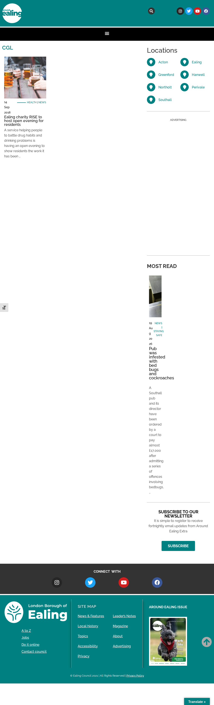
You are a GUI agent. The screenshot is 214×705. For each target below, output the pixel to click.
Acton (163, 62)
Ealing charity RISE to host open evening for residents (24, 121)
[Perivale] (184, 87)
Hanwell (198, 75)
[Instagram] (180, 11)
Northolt (165, 87)
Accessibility (88, 646)
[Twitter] (189, 11)
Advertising (122, 646)
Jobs (25, 638)
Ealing (197, 62)
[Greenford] (151, 74)
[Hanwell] (184, 74)
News (42, 102)
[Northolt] (151, 87)
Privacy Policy (135, 675)
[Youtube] (197, 11)
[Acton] (151, 62)
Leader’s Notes (124, 616)
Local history (88, 626)
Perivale (198, 87)
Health (32, 102)
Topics (83, 636)
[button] (151, 11)
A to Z (26, 631)
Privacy (83, 656)
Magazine (120, 626)
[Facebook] (206, 11)
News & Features (91, 616)
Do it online (30, 645)
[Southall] (151, 100)
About (118, 636)
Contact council (34, 652)
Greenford (166, 75)
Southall (165, 100)
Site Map (87, 606)
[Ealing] (184, 62)
